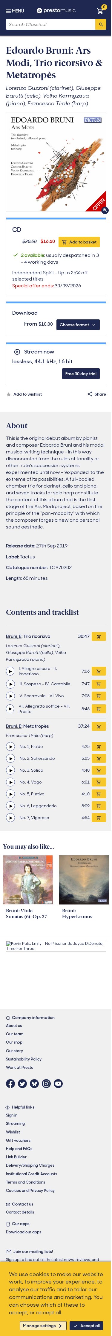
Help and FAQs (19, 1148)
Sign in (11, 1115)
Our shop (14, 1042)
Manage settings (39, 1325)
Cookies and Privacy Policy (30, 1190)
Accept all (90, 1325)
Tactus (27, 557)
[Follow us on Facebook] (12, 1083)
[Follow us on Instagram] (48, 1083)
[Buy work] (99, 636)
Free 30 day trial (80, 373)
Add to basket (82, 242)
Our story (14, 1050)
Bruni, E (14, 636)
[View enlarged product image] (56, 161)
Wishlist (13, 1132)
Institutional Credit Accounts (31, 1173)
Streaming (15, 1123)
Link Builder (16, 1157)
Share (100, 394)
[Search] (100, 24)
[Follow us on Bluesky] (36, 1083)
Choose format (74, 324)
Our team (15, 1033)
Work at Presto (19, 1067)
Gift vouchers (18, 1140)
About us (14, 1025)
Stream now (39, 351)
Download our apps (23, 1232)
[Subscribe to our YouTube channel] (60, 1083)
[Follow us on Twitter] (24, 1083)
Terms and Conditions (25, 1182)
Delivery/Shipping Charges (30, 1165)
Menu (18, 11)
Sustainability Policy (24, 1059)
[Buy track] (99, 671)
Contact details (20, 1212)
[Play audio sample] (10, 671)
